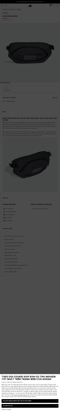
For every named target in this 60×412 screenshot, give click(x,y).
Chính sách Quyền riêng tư (20, 395)
